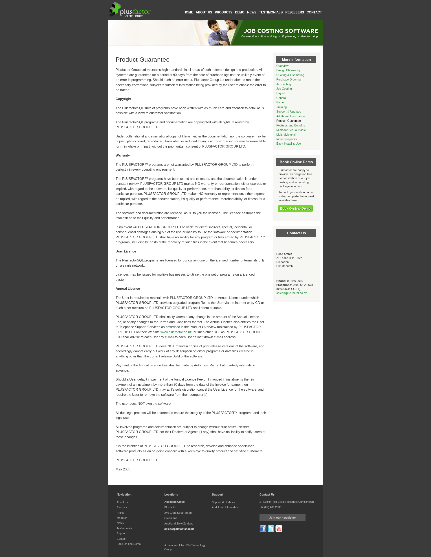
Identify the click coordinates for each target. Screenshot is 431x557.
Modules (122, 518)
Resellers (294, 12)
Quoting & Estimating (290, 75)
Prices (120, 512)
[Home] (129, 9)
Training (281, 107)
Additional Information (290, 116)
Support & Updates (288, 111)
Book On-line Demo (295, 208)
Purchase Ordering (288, 79)
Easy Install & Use (288, 143)
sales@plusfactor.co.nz (291, 293)
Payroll (280, 93)
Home (188, 12)
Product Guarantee (288, 120)
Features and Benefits (290, 125)
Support (121, 533)
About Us (204, 12)
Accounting (283, 84)
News (251, 12)
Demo (239, 12)
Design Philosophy (288, 70)
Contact (314, 12)
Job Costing (284, 88)
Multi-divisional (286, 134)
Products (223, 12)
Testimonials (271, 12)
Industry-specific (287, 139)
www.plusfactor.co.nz (176, 332)
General (281, 98)
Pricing (280, 102)
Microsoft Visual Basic (291, 130)
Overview (282, 65)
